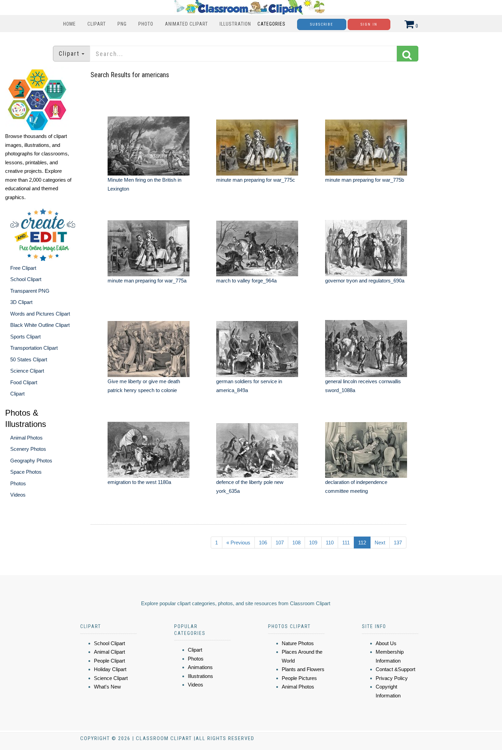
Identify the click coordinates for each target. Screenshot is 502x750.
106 (263, 542)
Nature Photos (298, 643)
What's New (107, 687)
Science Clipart (27, 371)
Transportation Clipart (34, 348)
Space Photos (26, 472)
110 (330, 542)
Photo (145, 24)
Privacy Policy (392, 678)
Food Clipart (23, 382)
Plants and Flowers (303, 669)
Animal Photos (26, 438)
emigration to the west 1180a (139, 482)
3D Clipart (21, 302)
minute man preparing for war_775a (147, 280)
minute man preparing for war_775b (364, 180)
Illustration (235, 24)
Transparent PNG (30, 291)
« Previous (238, 542)
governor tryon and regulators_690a (364, 280)
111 (346, 542)
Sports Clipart (25, 336)
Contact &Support (395, 669)
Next (380, 542)
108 (296, 542)
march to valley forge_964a (246, 280)
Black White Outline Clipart (40, 325)
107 (280, 542)
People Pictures (299, 678)
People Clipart (109, 661)
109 (313, 542)
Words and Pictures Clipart (40, 314)
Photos (18, 483)
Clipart (96, 24)
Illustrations (200, 676)
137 (398, 542)
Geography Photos (31, 460)
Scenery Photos (28, 449)
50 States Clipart (28, 359)
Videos (18, 495)
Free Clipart (23, 268)
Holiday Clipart (110, 669)
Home (69, 24)
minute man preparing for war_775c (255, 180)
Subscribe (321, 24)
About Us (386, 643)
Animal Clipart (109, 652)
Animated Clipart (186, 24)
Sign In (369, 24)
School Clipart (25, 279)
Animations (200, 667)
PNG (122, 24)
